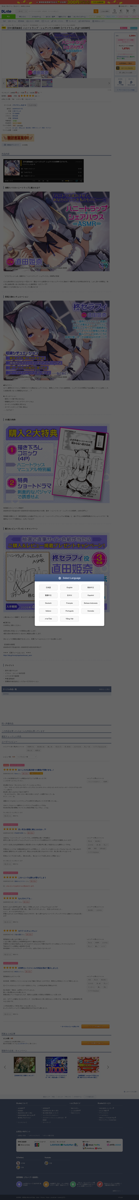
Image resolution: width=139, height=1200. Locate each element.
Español (91, 595)
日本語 (48, 587)
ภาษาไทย (48, 618)
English (69, 587)
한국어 (69, 595)
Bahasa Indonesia (90, 603)
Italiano (48, 611)
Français (69, 603)
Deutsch (48, 603)
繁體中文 (48, 595)
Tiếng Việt (69, 618)
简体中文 (90, 587)
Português (70, 611)
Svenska (91, 611)
